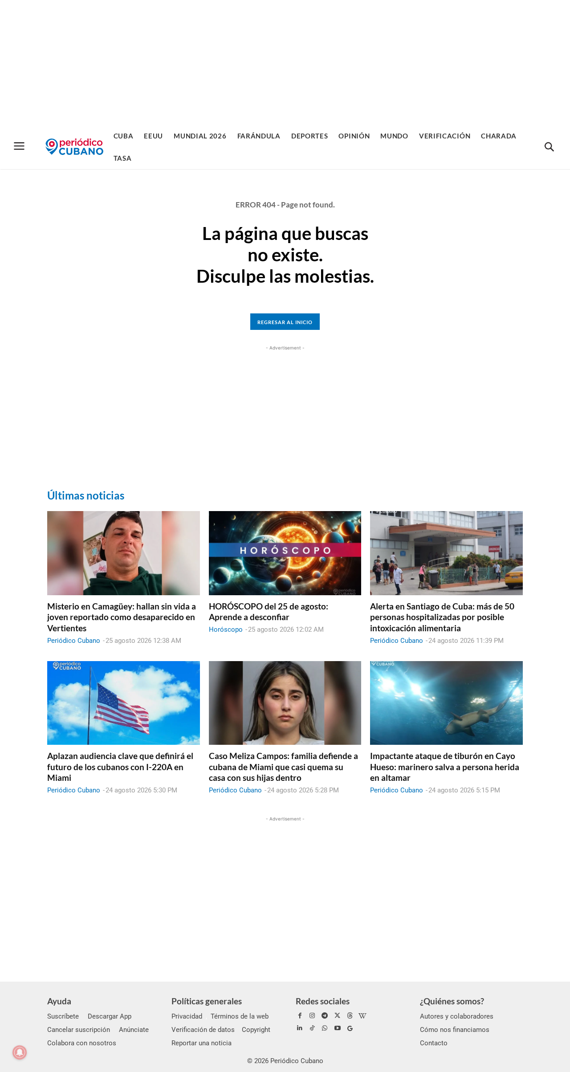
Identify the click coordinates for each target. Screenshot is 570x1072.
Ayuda (59, 1001)
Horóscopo (226, 629)
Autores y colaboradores (456, 1016)
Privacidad (186, 1016)
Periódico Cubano (73, 641)
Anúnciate (134, 1030)
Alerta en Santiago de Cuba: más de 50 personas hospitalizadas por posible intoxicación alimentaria (442, 617)
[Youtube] (338, 1028)
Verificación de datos (203, 1030)
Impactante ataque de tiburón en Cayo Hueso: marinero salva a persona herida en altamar (444, 767)
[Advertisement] (285, 62)
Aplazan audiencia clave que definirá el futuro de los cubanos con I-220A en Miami (120, 767)
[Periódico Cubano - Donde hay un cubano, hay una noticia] (74, 146)
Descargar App (109, 1016)
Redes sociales (323, 1001)
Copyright (256, 1030)
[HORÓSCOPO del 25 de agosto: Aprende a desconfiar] (285, 553)
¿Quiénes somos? (452, 1001)
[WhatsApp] (325, 1028)
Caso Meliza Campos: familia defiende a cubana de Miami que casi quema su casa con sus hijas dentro (283, 767)
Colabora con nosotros (81, 1043)
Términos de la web (240, 1016)
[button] (549, 147)
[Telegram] (325, 1016)
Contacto (434, 1043)
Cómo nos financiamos (454, 1030)
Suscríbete (63, 1016)
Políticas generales (206, 1001)
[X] (338, 1016)
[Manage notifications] (19, 1052)
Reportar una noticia (201, 1043)
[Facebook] (300, 1016)
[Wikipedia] (362, 1016)
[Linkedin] (300, 1028)
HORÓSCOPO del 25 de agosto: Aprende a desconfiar (268, 611)
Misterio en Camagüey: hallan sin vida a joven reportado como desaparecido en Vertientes (121, 617)
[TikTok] (312, 1028)
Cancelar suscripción (78, 1030)
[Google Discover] (350, 1028)
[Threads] (350, 1016)
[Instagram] (312, 1016)
